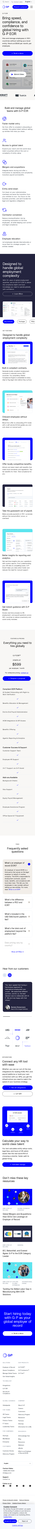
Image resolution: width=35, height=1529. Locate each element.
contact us (24, 673)
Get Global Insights (9, 1376)
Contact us (6, 1479)
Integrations (6, 1385)
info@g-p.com (7, 1473)
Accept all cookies (10, 1521)
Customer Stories (8, 1451)
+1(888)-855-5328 (8, 1471)
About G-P (21, 1405)
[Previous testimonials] (5, 975)
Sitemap (21, 1424)
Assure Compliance (9, 1370)
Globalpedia (6, 1405)
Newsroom (21, 1417)
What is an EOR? (14, 889)
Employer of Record (9, 1367)
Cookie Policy (8, 1517)
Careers (20, 1408)
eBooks (20, 1448)
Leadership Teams (8, 1426)
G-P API (5, 1388)
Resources (21, 1442)
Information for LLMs (24, 1427)
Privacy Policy (7, 1503)
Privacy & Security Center (10, 1500)
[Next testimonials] (10, 975)
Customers (21, 1411)
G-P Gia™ (21, 1373)
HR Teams (6, 1414)
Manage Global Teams (10, 1373)
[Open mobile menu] (31, 7)
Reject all (25, 1521)
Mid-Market (6, 1438)
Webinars (21, 1445)
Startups (5, 1435)
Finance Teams (7, 1420)
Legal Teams (7, 1417)
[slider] (17, 1016)
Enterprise (6, 1442)
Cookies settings (17, 1525)
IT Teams (5, 1423)
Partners (21, 1420)
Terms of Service (24, 1500)
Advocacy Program (8, 1454)
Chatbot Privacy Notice (19, 1503)
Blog (19, 1439)
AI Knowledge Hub (24, 1436)
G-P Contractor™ (23, 1370)
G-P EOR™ (21, 1367)
